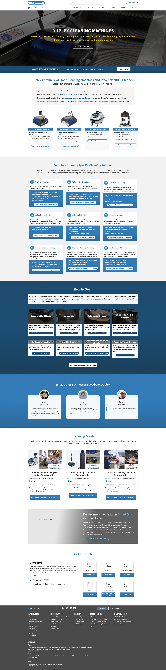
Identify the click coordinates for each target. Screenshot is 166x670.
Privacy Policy (78, 617)
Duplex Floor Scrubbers (121, 617)
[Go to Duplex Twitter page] (67, 608)
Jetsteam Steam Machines (122, 619)
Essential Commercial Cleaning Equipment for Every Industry (83, 84)
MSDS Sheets (78, 624)
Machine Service (54, 624)
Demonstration (54, 629)
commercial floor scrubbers (61, 91)
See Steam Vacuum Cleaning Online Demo (45, 498)
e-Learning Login (79, 622)
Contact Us (102, 608)
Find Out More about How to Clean (83, 365)
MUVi (92, 626)
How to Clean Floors (55, 622)
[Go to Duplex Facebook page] (63, 608)
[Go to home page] (29, 8)
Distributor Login (79, 619)
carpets (68, 98)
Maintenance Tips (121, 614)
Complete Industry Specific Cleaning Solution (83, 165)
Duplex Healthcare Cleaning (98, 622)
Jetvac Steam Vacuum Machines (123, 622)
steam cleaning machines (83, 91)
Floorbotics (94, 617)
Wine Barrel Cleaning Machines (99, 624)
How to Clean (83, 289)
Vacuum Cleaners (119, 624)
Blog (113, 8)
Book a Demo (114, 608)
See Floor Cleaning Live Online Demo (83, 496)
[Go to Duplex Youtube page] (74, 608)
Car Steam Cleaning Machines (99, 619)
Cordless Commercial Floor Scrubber (60, 619)
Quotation (53, 626)
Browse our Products (83, 46)
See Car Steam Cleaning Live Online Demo (121, 498)
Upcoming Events (83, 436)
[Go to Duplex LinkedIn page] (71, 608)
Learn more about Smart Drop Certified (96, 538)
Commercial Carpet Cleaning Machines (60, 617)
